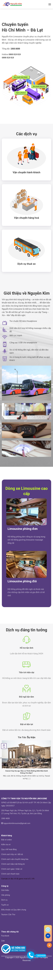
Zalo (3, 941)
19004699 (41, 956)
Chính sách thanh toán (10, 874)
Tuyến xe (5, 905)
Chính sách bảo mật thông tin (13, 864)
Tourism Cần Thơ (8, 914)
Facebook (5, 936)
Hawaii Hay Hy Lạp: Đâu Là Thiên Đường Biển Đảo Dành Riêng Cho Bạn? (26, 772)
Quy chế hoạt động (9, 849)
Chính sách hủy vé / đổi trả (12, 854)
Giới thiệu (5, 890)
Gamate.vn (5, 879)
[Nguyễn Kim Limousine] (14, 4)
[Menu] (49, 4)
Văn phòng (5, 895)
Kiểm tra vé (5, 844)
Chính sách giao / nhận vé (11, 869)
